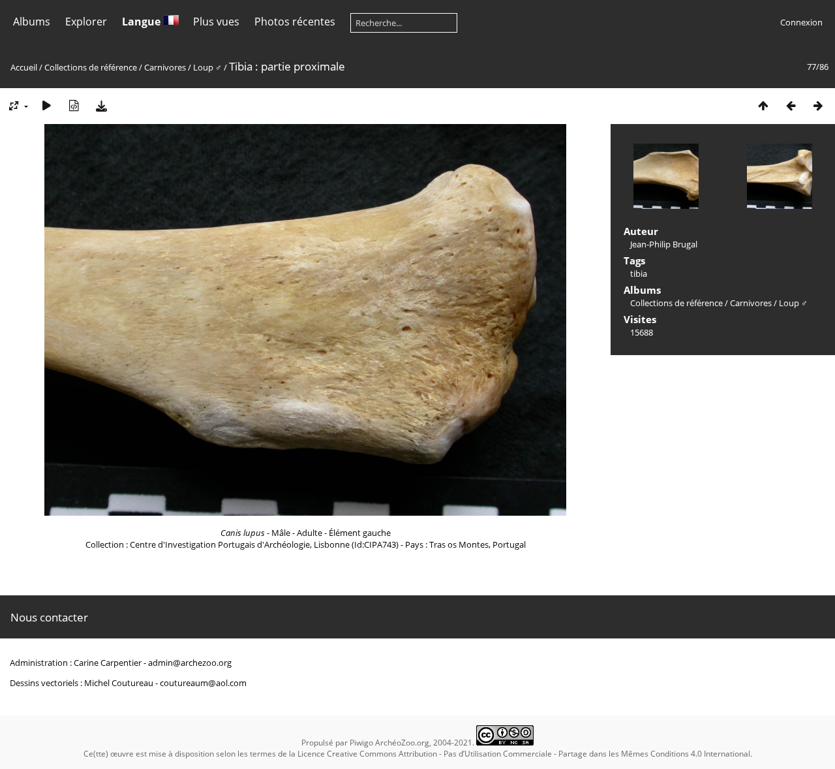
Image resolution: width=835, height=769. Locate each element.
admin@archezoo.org (190, 662)
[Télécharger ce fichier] (101, 105)
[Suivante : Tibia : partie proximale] (818, 105)
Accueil (23, 67)
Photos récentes (294, 21)
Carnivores (165, 67)
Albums (31, 21)
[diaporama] (46, 105)
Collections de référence (90, 67)
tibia (638, 273)
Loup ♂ (208, 67)
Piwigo (361, 742)
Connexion (801, 22)
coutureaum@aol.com (203, 683)
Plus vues (216, 21)
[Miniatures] (763, 105)
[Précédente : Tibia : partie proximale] (790, 105)
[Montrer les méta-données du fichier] (73, 105)
